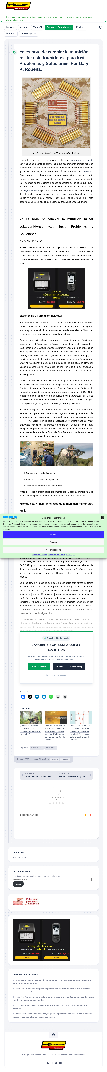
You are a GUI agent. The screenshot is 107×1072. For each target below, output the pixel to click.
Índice (9, 33)
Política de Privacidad (56, 555)
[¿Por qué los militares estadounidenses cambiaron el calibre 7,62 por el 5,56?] (31, 717)
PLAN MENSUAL (38, 667)
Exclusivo (65, 759)
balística (88, 171)
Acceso (24, 27)
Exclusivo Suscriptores (59, 27)
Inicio (9, 27)
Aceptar (53, 534)
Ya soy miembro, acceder (56, 675)
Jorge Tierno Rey (41, 759)
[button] (102, 517)
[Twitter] (56, 1063)
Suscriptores (36, 748)
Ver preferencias (53, 550)
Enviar (18, 884)
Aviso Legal (70, 555)
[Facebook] (48, 1063)
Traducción (51, 748)
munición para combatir (81, 160)
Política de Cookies (39, 555)
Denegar (53, 542)
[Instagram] (52, 1063)
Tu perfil (37, 27)
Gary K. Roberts (31, 190)
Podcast (80, 27)
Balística (54, 759)
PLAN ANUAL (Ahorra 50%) (69, 667)
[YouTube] (60, 1063)
